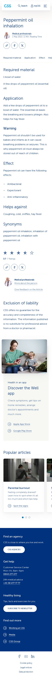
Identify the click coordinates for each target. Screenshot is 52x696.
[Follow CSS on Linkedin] (32, 656)
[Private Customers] (7, 5)
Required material (12, 58)
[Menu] (45, 6)
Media (12, 634)
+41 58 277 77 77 (11, 583)
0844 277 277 (10, 574)
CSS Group (14, 641)
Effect (42, 58)
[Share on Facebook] (14, 45)
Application (30, 58)
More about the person (25, 283)
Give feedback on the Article (28, 289)
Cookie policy (26, 663)
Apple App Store (21, 424)
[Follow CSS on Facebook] (19, 656)
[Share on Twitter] (22, 45)
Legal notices (26, 668)
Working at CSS (17, 628)
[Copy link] (6, 45)
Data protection (26, 672)
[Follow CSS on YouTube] (26, 656)
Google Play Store (22, 431)
